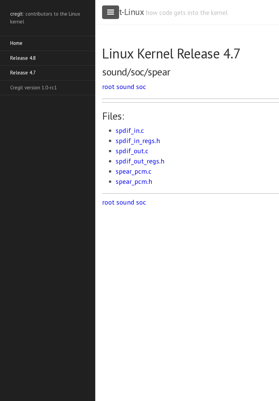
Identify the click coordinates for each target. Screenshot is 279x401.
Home (16, 43)
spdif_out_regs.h (140, 161)
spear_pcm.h (134, 181)
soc (141, 86)
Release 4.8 (23, 58)
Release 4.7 (23, 72)
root (108, 86)
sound (125, 86)
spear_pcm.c (133, 171)
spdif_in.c (130, 130)
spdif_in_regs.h (138, 140)
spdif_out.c (132, 150)
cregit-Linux (123, 11)
